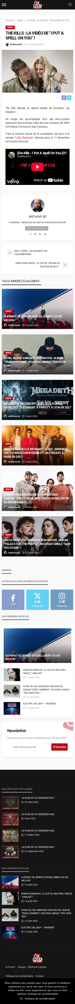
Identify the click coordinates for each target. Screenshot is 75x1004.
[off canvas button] (4, 4)
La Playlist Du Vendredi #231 (37, 847)
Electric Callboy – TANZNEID (39, 703)
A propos (10, 967)
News (10, 27)
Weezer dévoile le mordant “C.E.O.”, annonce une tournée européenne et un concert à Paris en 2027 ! (35, 452)
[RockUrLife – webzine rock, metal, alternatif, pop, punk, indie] (37, 957)
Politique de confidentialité (19, 976)
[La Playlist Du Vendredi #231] (10, 851)
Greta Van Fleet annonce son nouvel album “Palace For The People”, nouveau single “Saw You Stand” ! (37, 544)
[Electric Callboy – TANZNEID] (12, 708)
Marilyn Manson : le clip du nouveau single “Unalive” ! (44, 672)
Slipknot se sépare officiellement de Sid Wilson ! (33, 318)
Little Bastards (24, 137)
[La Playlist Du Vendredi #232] (10, 835)
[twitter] (40, 234)
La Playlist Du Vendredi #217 (37, 798)
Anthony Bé (16, 44)
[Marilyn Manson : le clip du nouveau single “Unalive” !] (12, 674)
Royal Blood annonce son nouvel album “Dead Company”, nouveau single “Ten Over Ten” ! (35, 361)
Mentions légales (37, 967)
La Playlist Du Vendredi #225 (37, 814)
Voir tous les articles (36, 228)
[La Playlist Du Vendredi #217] (10, 802)
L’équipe (21, 967)
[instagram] (45, 234)
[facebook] (35, 234)
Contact (39, 976)
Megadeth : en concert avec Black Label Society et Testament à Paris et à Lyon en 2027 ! (37, 407)
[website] (30, 234)
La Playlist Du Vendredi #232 (37, 830)
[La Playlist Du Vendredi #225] (10, 819)
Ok (21, 998)
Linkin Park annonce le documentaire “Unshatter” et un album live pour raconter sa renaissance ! (36, 498)
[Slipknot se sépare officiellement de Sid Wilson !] (37, 309)
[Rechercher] (70, 5)
